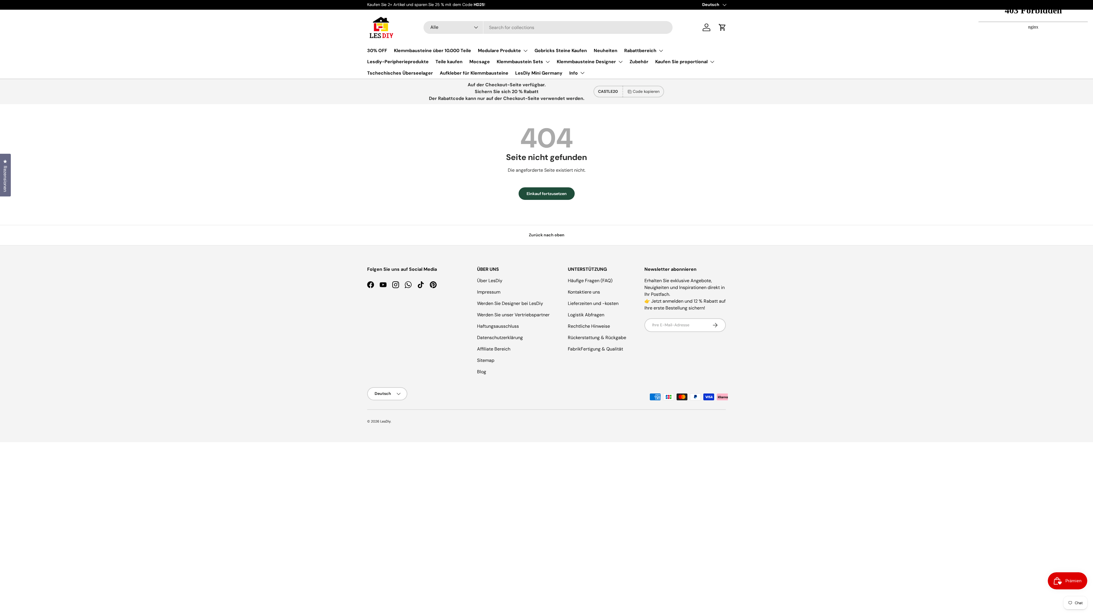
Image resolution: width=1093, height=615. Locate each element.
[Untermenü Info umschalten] (582, 72)
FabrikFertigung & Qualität (595, 349)
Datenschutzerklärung (500, 338)
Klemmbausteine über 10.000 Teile (432, 51)
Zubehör (639, 62)
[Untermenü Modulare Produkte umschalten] (525, 50)
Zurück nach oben (546, 234)
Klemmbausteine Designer (586, 62)
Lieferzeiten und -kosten (593, 303)
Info (573, 73)
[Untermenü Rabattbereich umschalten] (661, 50)
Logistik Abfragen (586, 315)
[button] (722, 27)
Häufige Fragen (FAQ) (590, 281)
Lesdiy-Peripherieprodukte (398, 62)
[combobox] (548, 27)
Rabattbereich (640, 51)
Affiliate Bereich (493, 349)
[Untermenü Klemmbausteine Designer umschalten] (620, 61)
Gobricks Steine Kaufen (561, 51)
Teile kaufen (449, 62)
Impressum (488, 292)
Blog (481, 372)
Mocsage (479, 62)
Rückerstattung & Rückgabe (597, 338)
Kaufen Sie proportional (681, 62)
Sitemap (485, 360)
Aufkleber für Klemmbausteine (474, 73)
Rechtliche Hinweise (589, 326)
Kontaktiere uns (584, 292)
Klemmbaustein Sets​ (520, 62)
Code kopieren (646, 91)
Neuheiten (605, 51)
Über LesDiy (489, 281)
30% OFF (377, 51)
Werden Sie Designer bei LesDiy (510, 303)
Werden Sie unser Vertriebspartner (513, 315)
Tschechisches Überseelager (400, 73)
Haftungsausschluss (498, 326)
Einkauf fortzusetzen (547, 193)
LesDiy (385, 421)
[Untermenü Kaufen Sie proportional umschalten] (712, 61)
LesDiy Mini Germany (538, 73)
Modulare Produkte (499, 51)
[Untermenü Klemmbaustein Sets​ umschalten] (547, 61)
